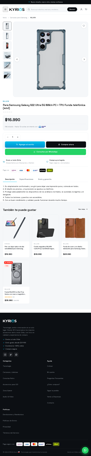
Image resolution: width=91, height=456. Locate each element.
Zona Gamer (7, 391)
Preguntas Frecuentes (55, 378)
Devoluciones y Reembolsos (13, 414)
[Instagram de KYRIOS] (5, 354)
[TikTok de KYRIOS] (10, 354)
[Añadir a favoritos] (26, 222)
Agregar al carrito (26, 144)
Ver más (81, 209)
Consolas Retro (8, 378)
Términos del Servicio (11, 433)
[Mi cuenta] (81, 9)
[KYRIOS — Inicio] (10, 320)
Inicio (5, 18)
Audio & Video (8, 397)
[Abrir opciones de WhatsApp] (85, 450)
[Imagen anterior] (17, 59)
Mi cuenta (50, 372)
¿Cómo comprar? (53, 384)
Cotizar (50, 366)
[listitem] (7, 26)
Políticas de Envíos (10, 421)
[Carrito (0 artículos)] (86, 9)
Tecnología (7, 366)
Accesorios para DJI (10, 384)
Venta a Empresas (54, 397)
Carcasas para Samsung (18, 18)
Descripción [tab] (10, 179)
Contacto (50, 403)
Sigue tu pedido (53, 391)
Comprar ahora (67, 144)
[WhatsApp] (16, 354)
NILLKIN (6, 101)
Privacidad (7, 427)
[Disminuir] (7, 137)
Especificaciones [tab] (26, 179)
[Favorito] (83, 25)
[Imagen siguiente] (84, 59)
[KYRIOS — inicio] (17, 9)
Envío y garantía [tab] (44, 179)
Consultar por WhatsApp (47, 152)
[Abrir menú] (5, 9)
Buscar (72, 9)
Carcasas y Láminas (10, 372)
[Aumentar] (17, 137)
